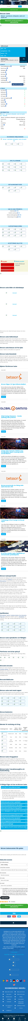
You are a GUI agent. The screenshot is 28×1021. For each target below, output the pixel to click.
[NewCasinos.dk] (7, 981)
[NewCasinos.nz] (21, 981)
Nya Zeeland (16, 949)
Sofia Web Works (20, 1016)
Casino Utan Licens (14, 9)
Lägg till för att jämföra (17, 84)
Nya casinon (9, 994)
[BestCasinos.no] (24, 981)
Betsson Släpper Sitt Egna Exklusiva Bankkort (13, 384)
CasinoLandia (14, 952)
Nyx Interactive (22, 615)
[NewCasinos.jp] (17, 981)
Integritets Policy (20, 954)
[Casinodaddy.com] (14, 984)
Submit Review (5, 897)
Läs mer (3, 396)
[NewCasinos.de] (14, 981)
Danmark (23, 948)
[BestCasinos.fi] (11, 981)
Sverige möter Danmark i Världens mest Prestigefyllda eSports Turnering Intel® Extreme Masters (12, 452)
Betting (21, 996)
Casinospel (9, 1001)
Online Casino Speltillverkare (21, 1002)
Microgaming (3, 581)
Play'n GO (2, 616)
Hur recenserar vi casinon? (9, 1006)
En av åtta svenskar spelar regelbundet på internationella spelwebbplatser (13, 554)
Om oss (20, 1008)
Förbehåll (6, 954)
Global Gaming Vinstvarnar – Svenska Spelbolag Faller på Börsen (11, 416)
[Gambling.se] (4, 981)
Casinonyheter (21, 999)
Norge (19, 948)
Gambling (9, 999)
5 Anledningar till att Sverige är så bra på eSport (12, 520)
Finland (15, 948)
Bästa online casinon (9, 991)
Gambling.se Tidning (21, 1005)
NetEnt (8, 615)
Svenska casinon (9, 996)
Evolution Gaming (15, 615)
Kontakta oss (8, 1010)
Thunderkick (21, 616)
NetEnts (10, 579)
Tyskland (11, 949)
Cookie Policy (12, 954)
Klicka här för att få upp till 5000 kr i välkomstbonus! (14, 21)
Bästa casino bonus (21, 991)
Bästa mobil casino (21, 994)
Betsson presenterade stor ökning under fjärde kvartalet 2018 (12, 486)
